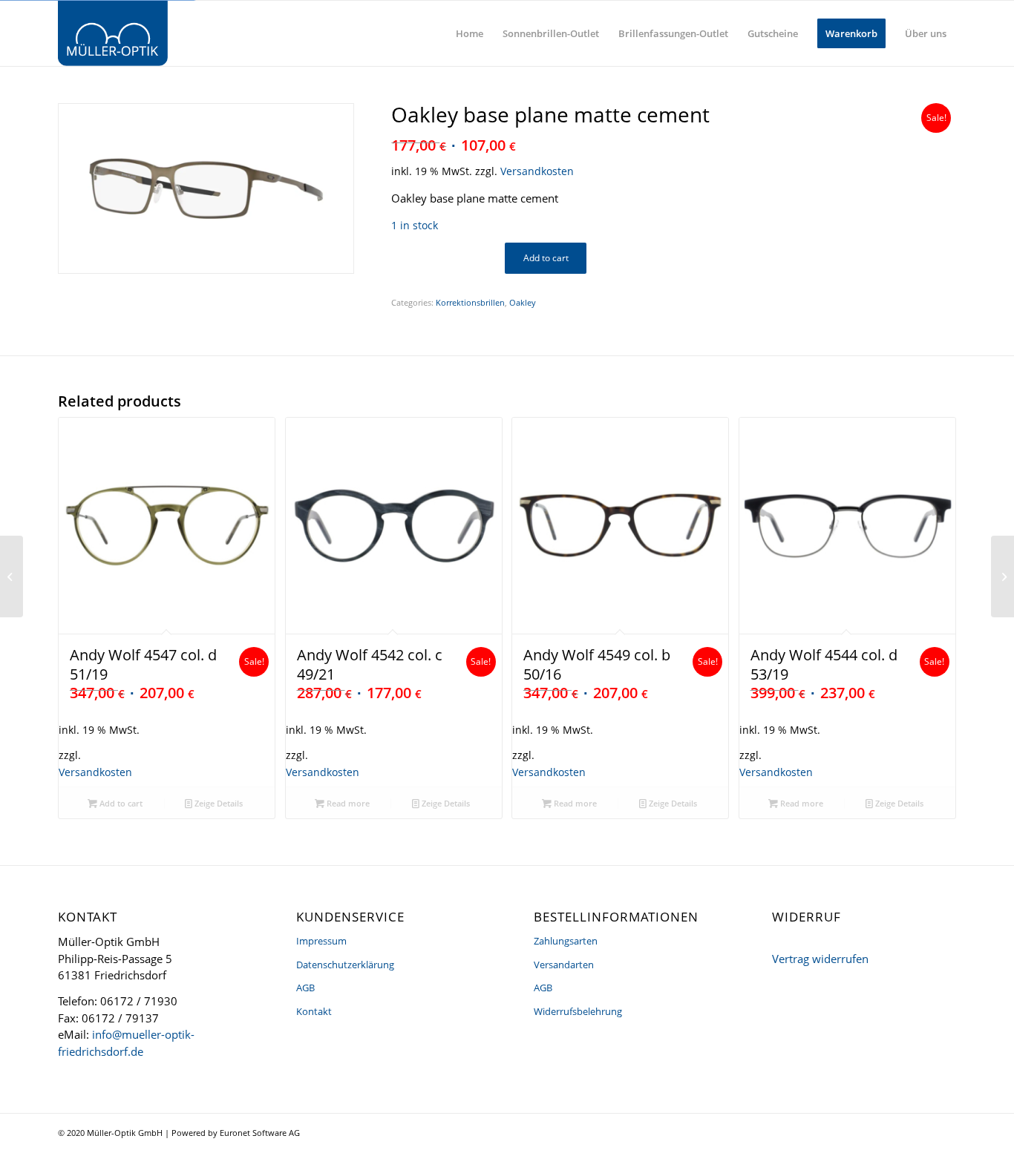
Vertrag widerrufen (820, 958)
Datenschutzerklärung (345, 964)
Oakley (522, 302)
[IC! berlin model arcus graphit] (1002, 576)
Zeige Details (217, 803)
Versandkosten (537, 171)
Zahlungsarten (566, 940)
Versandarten (564, 964)
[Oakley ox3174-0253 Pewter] (11, 576)
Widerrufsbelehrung (578, 1011)
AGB (305, 987)
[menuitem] (469, 33)
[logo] (113, 33)
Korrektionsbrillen (470, 302)
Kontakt (314, 1011)
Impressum (321, 940)
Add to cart (546, 258)
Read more (347, 803)
